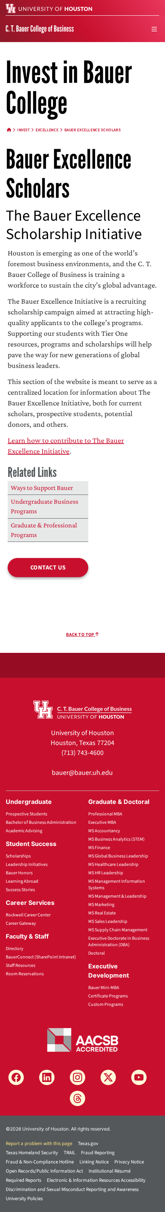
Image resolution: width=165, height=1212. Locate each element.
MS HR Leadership (105, 873)
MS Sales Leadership (107, 921)
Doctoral (96, 953)
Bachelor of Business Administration (41, 822)
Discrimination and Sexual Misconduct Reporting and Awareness (72, 1189)
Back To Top (80, 634)
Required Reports (23, 1180)
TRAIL (69, 1152)
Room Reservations (25, 974)
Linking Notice (94, 1161)
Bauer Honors (19, 873)
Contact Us (48, 567)
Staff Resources (20, 965)
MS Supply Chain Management (117, 930)
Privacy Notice (129, 1161)
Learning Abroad (22, 881)
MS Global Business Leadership (118, 856)
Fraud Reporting (98, 1152)
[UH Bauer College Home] (40, 29)
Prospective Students (26, 814)
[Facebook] (16, 1077)
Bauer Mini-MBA (103, 987)
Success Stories (20, 890)
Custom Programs (105, 1004)
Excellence (47, 130)
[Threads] (77, 1098)
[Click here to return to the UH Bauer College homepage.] (82, 709)
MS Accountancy (104, 831)
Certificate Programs (108, 996)
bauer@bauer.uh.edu (82, 773)
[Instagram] (77, 1077)
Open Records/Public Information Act (44, 1171)
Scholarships (18, 856)
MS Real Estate (102, 913)
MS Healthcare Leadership (113, 864)
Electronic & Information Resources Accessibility (96, 1180)
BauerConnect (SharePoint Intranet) (41, 957)
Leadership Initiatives (27, 864)
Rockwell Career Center (28, 915)
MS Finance (99, 847)
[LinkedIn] (46, 1077)
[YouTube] (139, 1077)
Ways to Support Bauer (42, 487)
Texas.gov (88, 1143)
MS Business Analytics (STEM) (116, 839)
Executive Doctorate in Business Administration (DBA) (118, 941)
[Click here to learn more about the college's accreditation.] (82, 1039)
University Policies (24, 1198)
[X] (108, 1077)
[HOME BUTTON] (9, 130)
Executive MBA (102, 822)
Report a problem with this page (39, 1143)
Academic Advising (24, 831)
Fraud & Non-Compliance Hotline (40, 1161)
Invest (23, 130)
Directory (14, 948)
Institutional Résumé (109, 1171)
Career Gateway (21, 923)
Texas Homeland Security (32, 1152)
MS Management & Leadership (117, 896)
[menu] (154, 29)
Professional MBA (105, 814)
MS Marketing (101, 904)
